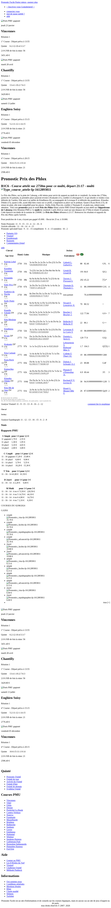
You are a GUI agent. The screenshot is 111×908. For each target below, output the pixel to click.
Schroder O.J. (69, 364)
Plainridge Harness (14, 846)
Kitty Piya (8, 285)
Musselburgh (12, 820)
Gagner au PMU (13, 860)
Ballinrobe (10, 825)
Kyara (6, 336)
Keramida (8, 278)
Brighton (10, 822)
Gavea (9, 829)
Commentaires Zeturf (15, 243)
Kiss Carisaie (9, 353)
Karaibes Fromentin (8, 269)
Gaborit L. (67, 262)
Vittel (8, 803)
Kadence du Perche (9, 293)
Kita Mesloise (10, 319)
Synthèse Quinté (13, 789)
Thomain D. (68, 285)
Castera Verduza (13, 812)
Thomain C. (68, 288)
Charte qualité (12, 891)
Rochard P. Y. (69, 380)
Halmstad (10, 834)
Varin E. (66, 339)
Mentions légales (13, 886)
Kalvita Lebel (10, 262)
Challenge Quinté (14, 868)
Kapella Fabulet (7, 311)
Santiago (10, 827)
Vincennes (10, 800)
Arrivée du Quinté (14, 781)
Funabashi (10, 817)
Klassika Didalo (8, 379)
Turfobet (10, 896)
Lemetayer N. (69, 305)
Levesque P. (68, 329)
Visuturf (9, 236)
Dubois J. (67, 362)
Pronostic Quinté (13, 777)
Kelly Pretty (9, 301)
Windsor (10, 837)
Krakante (8, 344)
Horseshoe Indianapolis (16, 844)
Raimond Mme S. (67, 348)
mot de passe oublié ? (15, 14)
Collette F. (67, 353)
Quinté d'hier (12, 784)
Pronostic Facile (19, 2)
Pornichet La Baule (14, 810)
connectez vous (13, 11)
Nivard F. (67, 303)
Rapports (10, 241)
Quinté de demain (14, 786)
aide (8, 16)
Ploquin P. (67, 370)
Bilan (8, 889)
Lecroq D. (67, 383)
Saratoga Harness (13, 839)
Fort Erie (10, 849)
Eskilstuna (10, 832)
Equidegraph (11, 238)
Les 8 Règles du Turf (15, 863)
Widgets (9, 894)
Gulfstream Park (13, 842)
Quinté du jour (12, 779)
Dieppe (9, 808)
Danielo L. (67, 336)
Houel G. (67, 388)
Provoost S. (68, 281)
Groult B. (67, 270)
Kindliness (8, 329)
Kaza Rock (9, 360)
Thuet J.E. (67, 356)
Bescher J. (67, 312)
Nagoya (9, 815)
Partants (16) (11, 233)
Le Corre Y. (68, 332)
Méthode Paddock (14, 870)
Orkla (8, 805)
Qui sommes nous (14, 881)
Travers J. (67, 278)
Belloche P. (68, 321)
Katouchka (9, 369)
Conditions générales (15, 884)
